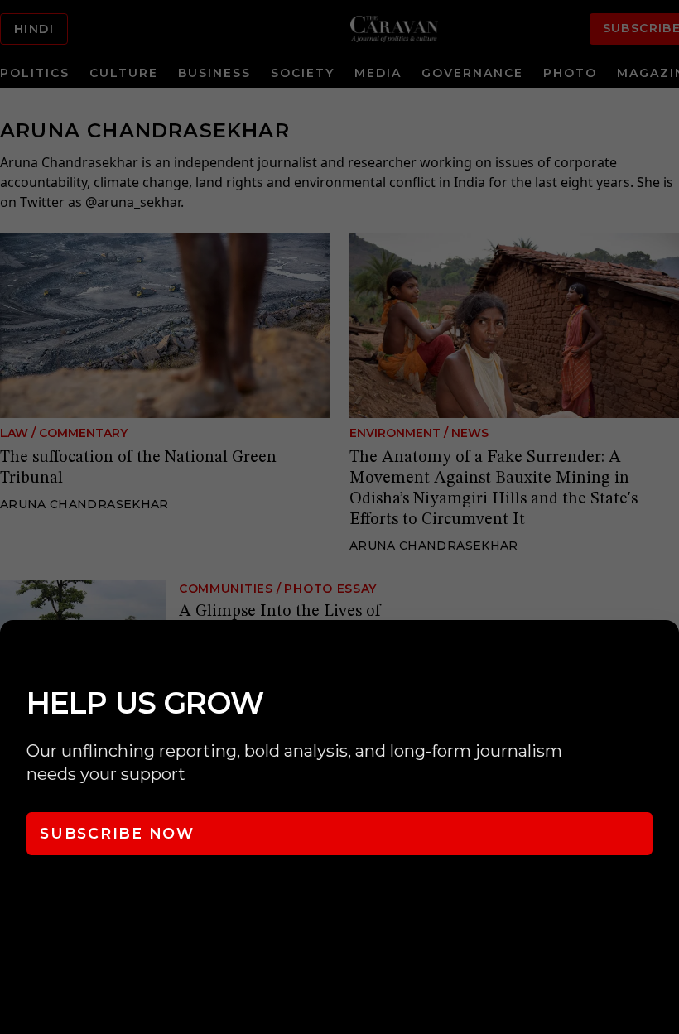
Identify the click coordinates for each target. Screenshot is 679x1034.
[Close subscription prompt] (662, 655)
